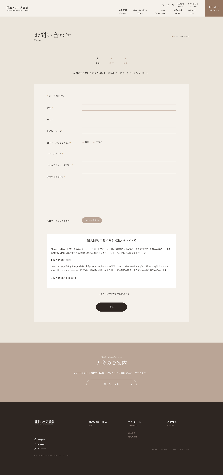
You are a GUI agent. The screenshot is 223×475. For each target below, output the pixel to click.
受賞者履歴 (132, 437)
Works (98, 423)
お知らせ (154, 449)
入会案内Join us (180, 5)
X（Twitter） (42, 449)
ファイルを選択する (92, 220)
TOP (172, 36)
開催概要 (131, 433)
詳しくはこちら (111, 384)
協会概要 (164, 449)
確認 (111, 307)
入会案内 (173, 449)
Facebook (41, 444)
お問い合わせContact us (193, 5)
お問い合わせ (184, 449)
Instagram (41, 440)
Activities (172, 423)
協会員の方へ (214, 8)
